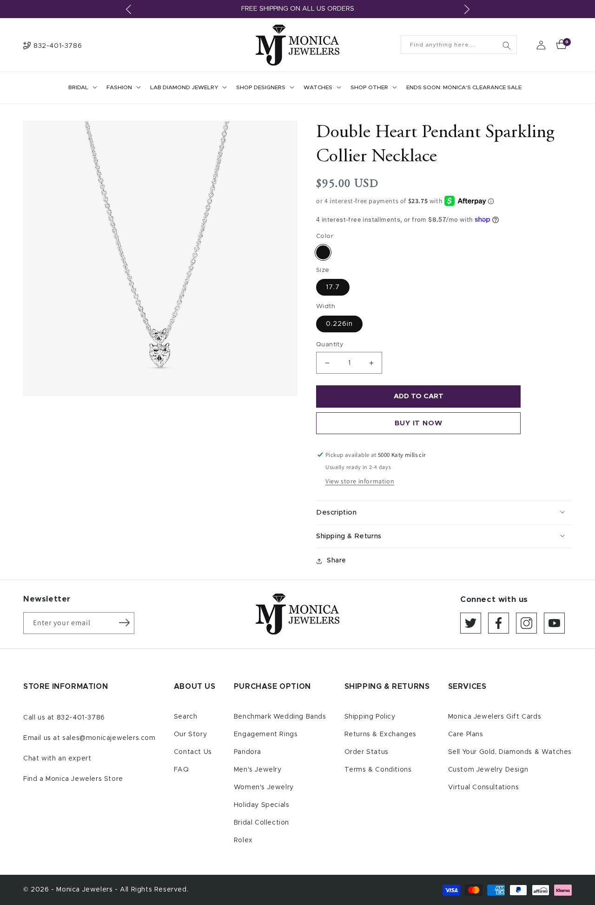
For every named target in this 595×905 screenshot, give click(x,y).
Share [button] (336, 560)
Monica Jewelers (85, 889)
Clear (323, 252)
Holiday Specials (262, 805)
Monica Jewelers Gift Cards (495, 716)
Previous (128, 9)
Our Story (190, 734)
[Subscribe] (124, 622)
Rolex (243, 840)
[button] (82, 88)
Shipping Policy (370, 716)
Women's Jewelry (264, 787)
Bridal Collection (261, 822)
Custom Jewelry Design (488, 769)
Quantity (330, 345)
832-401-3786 (81, 717)
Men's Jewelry (258, 769)
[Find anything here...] (506, 45)
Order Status (366, 752)
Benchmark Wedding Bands (280, 716)
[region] (297, 9)
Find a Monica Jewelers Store (73, 779)
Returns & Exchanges (380, 734)
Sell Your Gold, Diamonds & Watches (510, 752)
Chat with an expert (57, 758)
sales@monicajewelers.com (108, 738)
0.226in (339, 324)
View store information (359, 481)
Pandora (247, 752)
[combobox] (459, 44)
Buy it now (419, 423)
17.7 (333, 287)
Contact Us (193, 752)
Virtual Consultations (483, 787)
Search (186, 716)
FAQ (181, 769)
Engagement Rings (266, 734)
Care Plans (465, 734)
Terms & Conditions (378, 769)
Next (466, 9)
